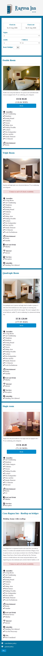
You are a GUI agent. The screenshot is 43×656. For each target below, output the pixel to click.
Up (4, 650)
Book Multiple (8, 47)
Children (25, 40)
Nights (5, 32)
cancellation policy (10, 643)
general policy (9, 646)
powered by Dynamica (35, 654)
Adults (5, 40)
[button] (6, 78)
